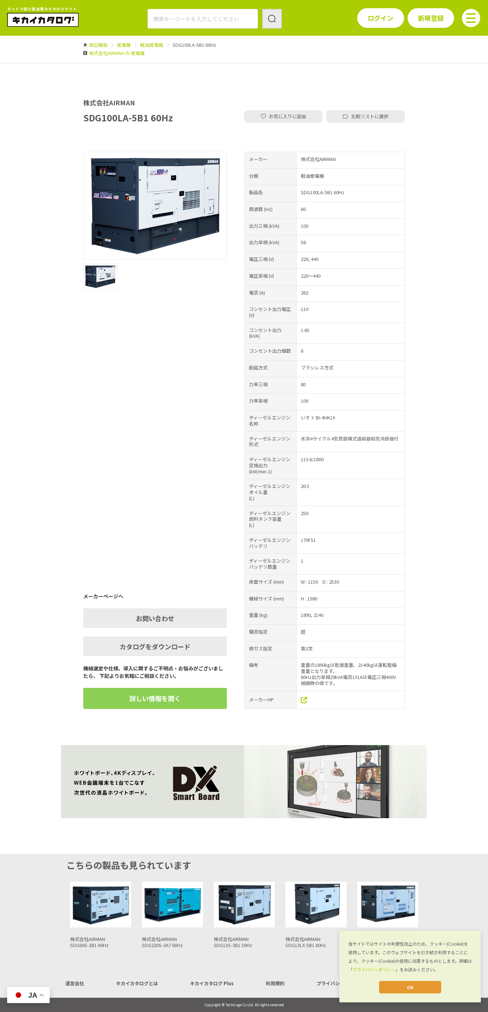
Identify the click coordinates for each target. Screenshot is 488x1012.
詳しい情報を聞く (155, 698)
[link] (98, 44)
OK (410, 987)
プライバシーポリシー (374, 969)
